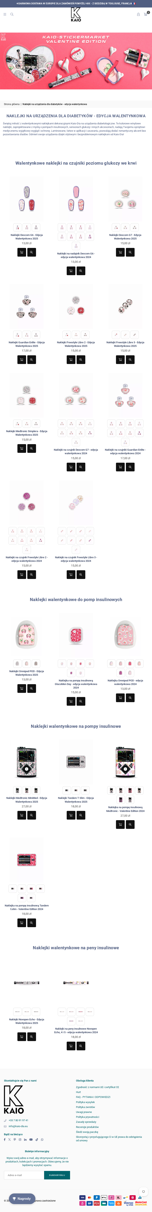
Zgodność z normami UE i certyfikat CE (97, 1087)
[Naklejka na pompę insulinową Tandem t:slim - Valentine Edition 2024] (26, 860)
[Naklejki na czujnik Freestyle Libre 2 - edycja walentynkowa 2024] (26, 502)
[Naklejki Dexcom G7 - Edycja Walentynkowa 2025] (125, 198)
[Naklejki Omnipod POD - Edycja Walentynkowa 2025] (26, 635)
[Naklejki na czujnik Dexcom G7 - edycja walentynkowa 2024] (75, 395)
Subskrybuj (57, 1175)
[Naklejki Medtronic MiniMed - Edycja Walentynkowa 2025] (26, 762)
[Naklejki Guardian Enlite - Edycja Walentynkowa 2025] (26, 306)
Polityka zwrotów (85, 1107)
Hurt (78, 1092)
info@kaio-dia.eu (18, 1126)
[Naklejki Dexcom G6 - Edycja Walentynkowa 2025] (26, 198)
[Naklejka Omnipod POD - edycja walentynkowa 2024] (125, 635)
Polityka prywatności (87, 1116)
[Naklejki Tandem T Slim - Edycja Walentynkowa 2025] (75, 762)
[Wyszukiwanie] (11, 14)
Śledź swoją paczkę (87, 1131)
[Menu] (4, 14)
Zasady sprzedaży (86, 1121)
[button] (145, 14)
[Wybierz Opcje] (21, 252)
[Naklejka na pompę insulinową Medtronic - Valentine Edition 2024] (125, 762)
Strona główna (12, 104)
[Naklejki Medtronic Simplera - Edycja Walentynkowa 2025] (26, 395)
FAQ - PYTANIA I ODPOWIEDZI (93, 1097)
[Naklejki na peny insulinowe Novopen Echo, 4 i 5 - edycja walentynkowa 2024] (75, 983)
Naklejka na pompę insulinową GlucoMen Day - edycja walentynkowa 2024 (76, 684)
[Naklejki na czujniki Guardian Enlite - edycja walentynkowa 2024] (125, 395)
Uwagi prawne (84, 1112)
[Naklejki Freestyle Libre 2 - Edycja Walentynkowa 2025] (75, 306)
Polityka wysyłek (85, 1102)
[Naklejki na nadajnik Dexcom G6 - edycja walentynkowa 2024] (75, 198)
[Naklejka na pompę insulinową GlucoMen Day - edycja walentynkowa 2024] (75, 635)
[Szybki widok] (31, 252)
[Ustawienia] (138, 14)
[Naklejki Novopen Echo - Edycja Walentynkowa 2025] (26, 983)
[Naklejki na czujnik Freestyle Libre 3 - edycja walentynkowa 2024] (75, 502)
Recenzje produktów (87, 1127)
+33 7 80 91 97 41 (18, 1120)
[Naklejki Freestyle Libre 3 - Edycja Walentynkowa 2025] (125, 306)
